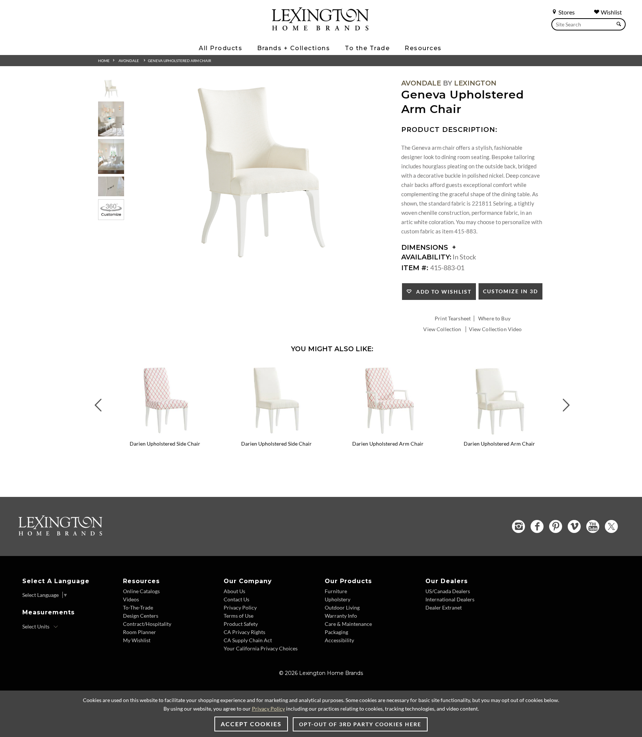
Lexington (475, 83)
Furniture (336, 591)
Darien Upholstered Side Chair (165, 443)
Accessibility (339, 640)
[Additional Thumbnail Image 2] (111, 118)
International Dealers (449, 599)
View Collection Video (495, 329)
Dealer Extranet (443, 607)
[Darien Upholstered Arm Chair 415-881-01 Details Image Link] (499, 434)
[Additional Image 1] (260, 173)
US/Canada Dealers (447, 591)
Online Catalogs (141, 591)
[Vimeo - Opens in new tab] (574, 526)
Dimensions (425, 247)
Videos (131, 599)
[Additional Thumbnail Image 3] (111, 156)
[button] (215, 369)
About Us (234, 591)
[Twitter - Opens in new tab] (611, 526)
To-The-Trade (138, 607)
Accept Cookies (251, 723)
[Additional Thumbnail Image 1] (111, 89)
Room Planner (139, 632)
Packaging (336, 632)
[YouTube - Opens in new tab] (592, 526)
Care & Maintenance (348, 624)
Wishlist (611, 12)
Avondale (129, 60)
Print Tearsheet (453, 318)
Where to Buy (494, 318)
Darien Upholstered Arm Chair (388, 443)
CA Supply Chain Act (248, 640)
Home (104, 60)
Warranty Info (341, 615)
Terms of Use (238, 615)
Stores (566, 12)
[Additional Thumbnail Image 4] (111, 186)
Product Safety (241, 624)
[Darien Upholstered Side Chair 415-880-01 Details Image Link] (276, 434)
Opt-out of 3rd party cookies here (360, 724)
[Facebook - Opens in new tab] (537, 526)
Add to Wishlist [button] (441, 291)
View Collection (442, 329)
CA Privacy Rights (244, 632)
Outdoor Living (342, 607)
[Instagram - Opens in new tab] (518, 526)
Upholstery (337, 599)
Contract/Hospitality (147, 624)
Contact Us (236, 599)
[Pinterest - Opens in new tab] (555, 526)
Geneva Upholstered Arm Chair (179, 60)
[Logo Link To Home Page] (320, 28)
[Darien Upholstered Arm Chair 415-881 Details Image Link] (388, 434)
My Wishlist (136, 640)
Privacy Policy (240, 607)
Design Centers (140, 615)
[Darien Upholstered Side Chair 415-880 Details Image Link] (165, 434)
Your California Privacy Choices (261, 648)
